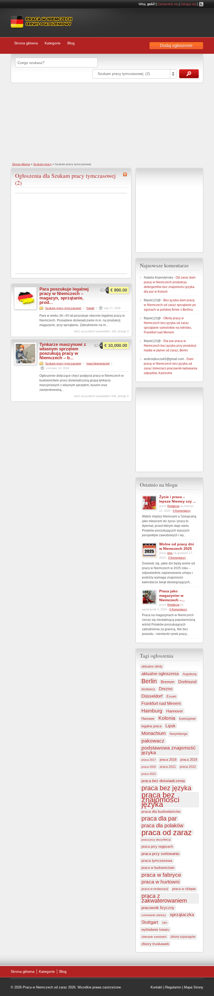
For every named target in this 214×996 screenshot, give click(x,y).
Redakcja (173, 506)
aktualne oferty (151, 666)
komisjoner (187, 719)
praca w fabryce (161, 875)
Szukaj (189, 73)
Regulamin (173, 987)
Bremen (167, 682)
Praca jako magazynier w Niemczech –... (172, 595)
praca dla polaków (162, 825)
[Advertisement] (107, 122)
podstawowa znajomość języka (168, 750)
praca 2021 (168, 766)
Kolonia (166, 718)
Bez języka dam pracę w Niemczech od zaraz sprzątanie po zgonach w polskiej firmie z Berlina (170, 304)
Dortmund (187, 681)
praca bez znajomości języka (160, 799)
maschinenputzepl (97, 363)
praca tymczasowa (156, 861)
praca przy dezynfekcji (155, 839)
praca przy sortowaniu (160, 853)
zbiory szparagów (182, 937)
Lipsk (170, 725)
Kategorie (53, 43)
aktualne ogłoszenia (160, 673)
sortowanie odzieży (153, 915)
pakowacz (152, 741)
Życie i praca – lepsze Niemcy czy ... (177, 499)
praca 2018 (168, 760)
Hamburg (151, 711)
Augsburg (190, 674)
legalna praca (151, 726)
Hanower (147, 719)
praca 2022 (188, 766)
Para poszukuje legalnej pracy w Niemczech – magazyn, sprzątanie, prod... (64, 296)
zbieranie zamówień (154, 936)
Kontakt (156, 987)
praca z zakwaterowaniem (164, 898)
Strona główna (26, 43)
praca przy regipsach (157, 846)
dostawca (148, 689)
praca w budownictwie (157, 868)
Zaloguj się (188, 4)
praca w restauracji (154, 889)
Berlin (149, 681)
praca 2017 (148, 759)
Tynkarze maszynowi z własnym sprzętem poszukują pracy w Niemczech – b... (62, 351)
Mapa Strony (193, 987)
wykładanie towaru (155, 930)
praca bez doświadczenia (163, 781)
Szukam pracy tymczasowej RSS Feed (125, 174)
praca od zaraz (166, 832)
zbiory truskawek (155, 944)
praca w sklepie (184, 889)
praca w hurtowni (160, 882)
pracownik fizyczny (157, 908)
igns (170, 553)
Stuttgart (149, 922)
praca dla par (159, 818)
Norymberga (178, 734)
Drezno (166, 689)
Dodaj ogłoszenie (176, 45)
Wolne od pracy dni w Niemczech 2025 (176, 546)
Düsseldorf (152, 696)
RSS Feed (201, 4)
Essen (171, 696)
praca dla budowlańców (160, 811)
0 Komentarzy (182, 510)
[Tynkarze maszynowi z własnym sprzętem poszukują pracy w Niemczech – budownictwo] (25, 364)
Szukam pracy (42, 164)
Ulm (164, 922)
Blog (71, 43)
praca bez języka (166, 788)
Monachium (153, 733)
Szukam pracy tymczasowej (63, 308)
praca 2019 (188, 760)
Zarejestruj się (168, 4)
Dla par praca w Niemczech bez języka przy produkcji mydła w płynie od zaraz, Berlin (170, 345)
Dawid (90, 308)
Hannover (174, 711)
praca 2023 (148, 773)
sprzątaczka (182, 914)
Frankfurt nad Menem (161, 703)
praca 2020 (148, 766)
